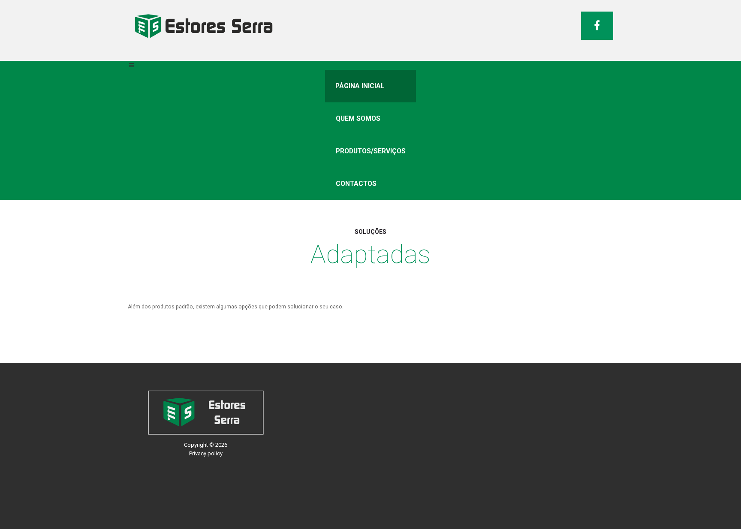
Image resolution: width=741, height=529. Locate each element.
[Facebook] (597, 26)
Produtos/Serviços (371, 151)
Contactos (356, 184)
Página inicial (360, 86)
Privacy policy (206, 453)
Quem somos (358, 119)
